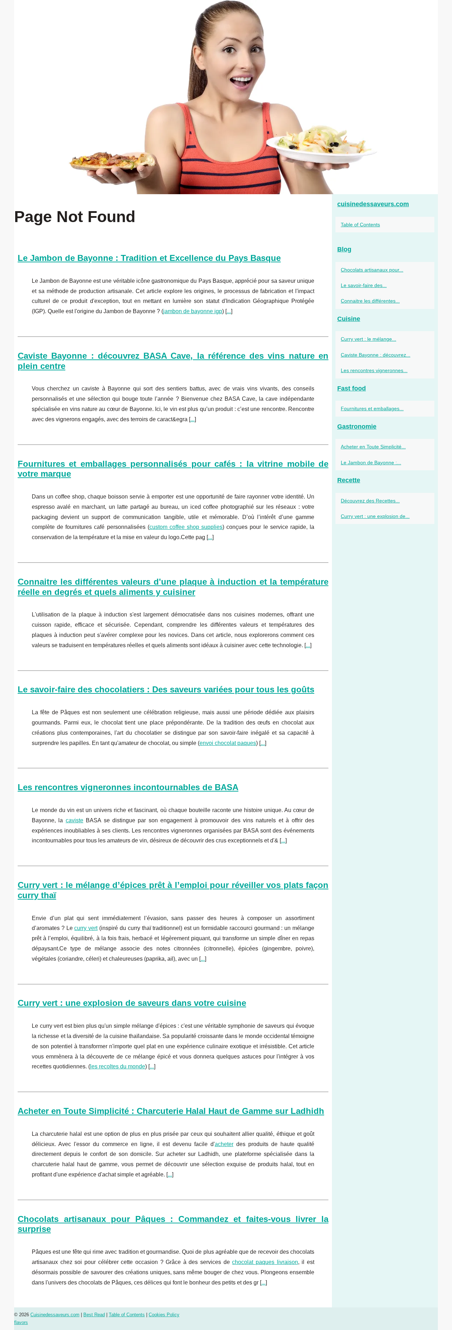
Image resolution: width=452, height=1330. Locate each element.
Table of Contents (360, 224)
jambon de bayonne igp (192, 311)
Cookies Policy (164, 1314)
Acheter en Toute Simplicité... (373, 446)
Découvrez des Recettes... (370, 500)
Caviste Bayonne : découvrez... (375, 355)
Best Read (94, 1314)
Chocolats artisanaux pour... (372, 270)
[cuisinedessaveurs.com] (226, 97)
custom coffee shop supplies (185, 527)
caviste (74, 820)
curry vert (85, 928)
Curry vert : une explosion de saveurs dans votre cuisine (132, 1003)
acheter (224, 1144)
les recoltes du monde (117, 1066)
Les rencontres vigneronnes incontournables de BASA (128, 787)
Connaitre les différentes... (370, 301)
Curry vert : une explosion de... (375, 516)
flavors (21, 1322)
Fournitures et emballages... (372, 408)
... (229, 311)
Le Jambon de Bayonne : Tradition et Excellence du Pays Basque (149, 258)
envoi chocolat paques (228, 743)
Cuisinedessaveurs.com (54, 1314)
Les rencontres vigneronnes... (374, 370)
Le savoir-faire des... (364, 285)
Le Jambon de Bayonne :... (371, 462)
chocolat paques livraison (265, 1262)
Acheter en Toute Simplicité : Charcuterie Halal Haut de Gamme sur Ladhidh (171, 1111)
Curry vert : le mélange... (368, 339)
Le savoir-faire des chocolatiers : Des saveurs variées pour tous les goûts (166, 689)
